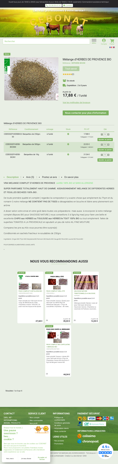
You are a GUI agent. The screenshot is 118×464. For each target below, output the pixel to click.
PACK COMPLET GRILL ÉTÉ (55, 291)
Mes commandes (36, 420)
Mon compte (34, 418)
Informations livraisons (91, 431)
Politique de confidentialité (59, 419)
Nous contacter (60, 431)
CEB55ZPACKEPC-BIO (26, 293)
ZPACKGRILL (50, 293)
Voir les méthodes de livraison (76, 102)
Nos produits (59, 441)
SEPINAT (77, 295)
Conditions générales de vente (62, 424)
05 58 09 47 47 (55, 5)
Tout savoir (71, 68)
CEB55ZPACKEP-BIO (52, 349)
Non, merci (10, 458)
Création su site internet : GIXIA (76, 456)
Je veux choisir (26, 458)
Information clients (61, 428)
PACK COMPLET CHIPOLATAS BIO (30, 291)
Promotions (58, 444)
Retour (7, 54)
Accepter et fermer (42, 458)
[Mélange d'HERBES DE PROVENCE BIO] (31, 79)
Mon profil (33, 423)
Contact (69, 5)
